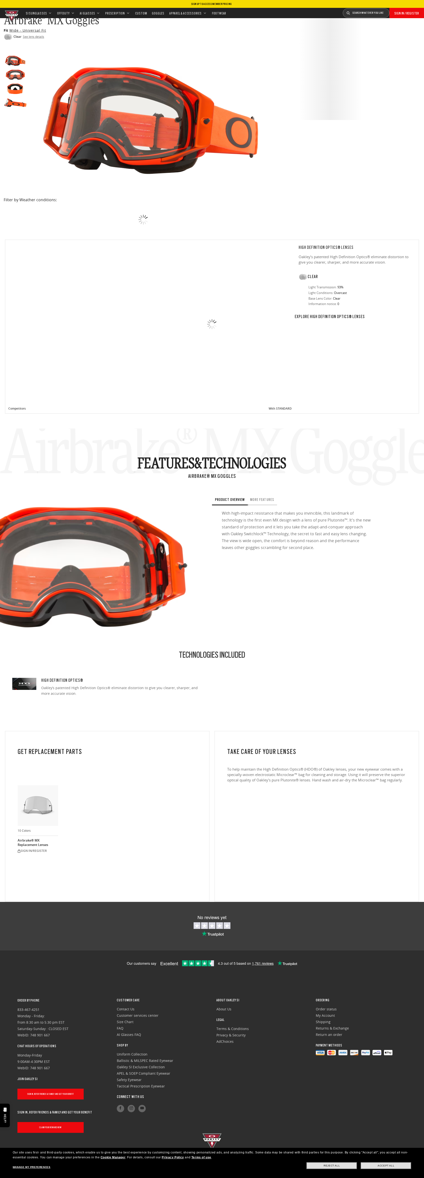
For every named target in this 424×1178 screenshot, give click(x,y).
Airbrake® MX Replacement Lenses (33, 842)
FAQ (120, 1028)
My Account (325, 1015)
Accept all (386, 1165)
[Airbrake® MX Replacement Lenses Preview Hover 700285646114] (38, 805)
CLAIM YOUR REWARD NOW (50, 1127)
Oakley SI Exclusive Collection (141, 1067)
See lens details (33, 37)
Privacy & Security (231, 1035)
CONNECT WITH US (130, 1097)
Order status (326, 1009)
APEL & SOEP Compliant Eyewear (143, 1073)
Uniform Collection (132, 1054)
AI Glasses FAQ (129, 1034)
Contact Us (125, 1009)
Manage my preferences (32, 1167)
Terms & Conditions (232, 1028)
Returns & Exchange (332, 1028)
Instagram (131, 1108)
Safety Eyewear (129, 1079)
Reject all (332, 1165)
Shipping (323, 1021)
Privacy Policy (173, 1157)
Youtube (142, 1108)
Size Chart (125, 1021)
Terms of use (201, 1157)
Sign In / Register (406, 13)
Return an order (329, 1034)
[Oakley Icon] (11, 13)
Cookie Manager (113, 1157)
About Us (223, 1009)
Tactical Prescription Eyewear (141, 1086)
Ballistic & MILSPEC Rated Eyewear (145, 1060)
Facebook (120, 1108)
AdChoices (225, 1041)
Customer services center (138, 1015)
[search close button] (393, 11)
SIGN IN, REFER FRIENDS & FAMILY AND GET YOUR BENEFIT (50, 1094)
